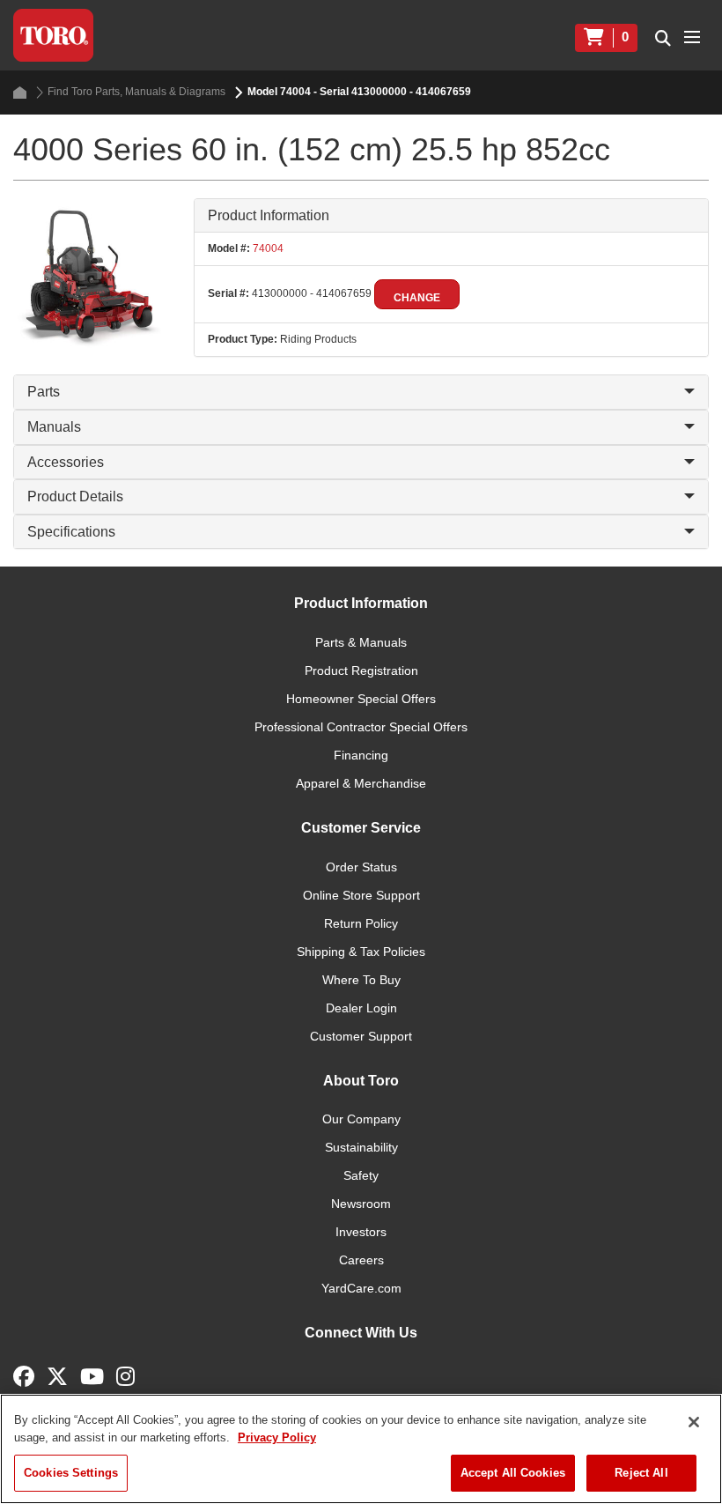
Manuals (54, 426)
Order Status (361, 867)
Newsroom (361, 1204)
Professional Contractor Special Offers (361, 727)
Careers (361, 1260)
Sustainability (361, 1147)
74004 (267, 248)
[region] (361, 1449)
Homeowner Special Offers (361, 699)
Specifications (71, 531)
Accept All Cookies (512, 1472)
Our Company (361, 1119)
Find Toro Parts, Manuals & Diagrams (136, 91)
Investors (361, 1232)
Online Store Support (361, 895)
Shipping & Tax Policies (361, 952)
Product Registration (361, 670)
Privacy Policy (277, 1437)
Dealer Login (361, 1008)
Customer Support (361, 1036)
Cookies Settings (71, 1472)
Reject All (641, 1472)
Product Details (75, 496)
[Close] (693, 1422)
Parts (43, 391)
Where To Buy (361, 980)
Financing (361, 755)
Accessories (65, 462)
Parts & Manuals (361, 642)
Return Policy (361, 923)
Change (417, 298)
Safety (361, 1175)
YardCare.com (361, 1288)
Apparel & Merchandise (361, 783)
